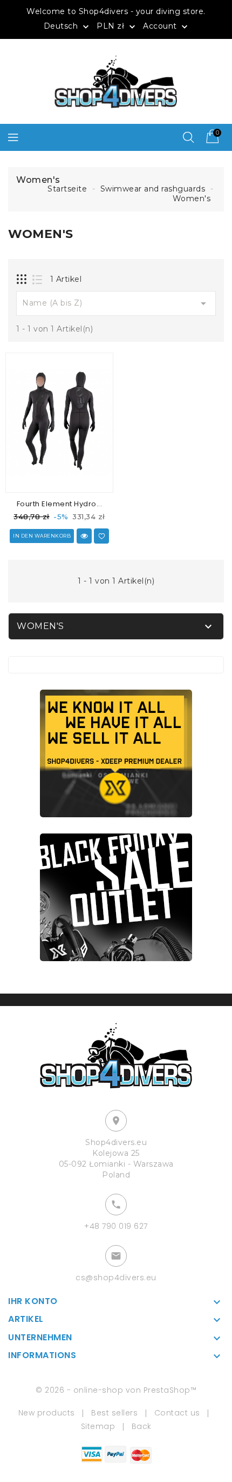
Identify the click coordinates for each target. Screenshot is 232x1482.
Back (142, 1426)
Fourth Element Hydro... (60, 504)
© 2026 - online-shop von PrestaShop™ (116, 1390)
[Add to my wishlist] (101, 536)
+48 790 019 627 (116, 1226)
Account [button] (166, 26)
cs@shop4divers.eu (116, 1277)
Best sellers (114, 1412)
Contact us (177, 1412)
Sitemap (98, 1426)
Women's (40, 626)
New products (46, 1412)
